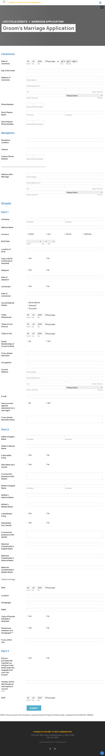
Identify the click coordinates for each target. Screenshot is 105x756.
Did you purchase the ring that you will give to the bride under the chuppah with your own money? (7, 666)
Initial (3, 691)
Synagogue (6, 602)
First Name (30, 115)
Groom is (5, 234)
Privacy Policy (62, 742)
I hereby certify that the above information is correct (7, 685)
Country (100, 98)
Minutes (68, 64)
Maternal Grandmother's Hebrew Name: (7, 558)
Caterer (4, 149)
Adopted (5, 270)
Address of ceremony (5, 78)
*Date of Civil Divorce (7, 325)
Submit (34, 708)
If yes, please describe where (8, 418)
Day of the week (8, 70)
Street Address (31, 80)
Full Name (5, 219)
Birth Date (5, 241)
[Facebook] (50, 749)
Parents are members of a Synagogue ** (7, 630)
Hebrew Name (7, 227)
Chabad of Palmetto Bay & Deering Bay (24, 3)
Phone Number (7, 104)
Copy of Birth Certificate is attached (6, 261)
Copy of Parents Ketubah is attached (8, 618)
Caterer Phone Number (7, 157)
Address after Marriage (7, 175)
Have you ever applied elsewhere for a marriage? (8, 407)
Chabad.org (48, 742)
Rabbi (3, 609)
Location (5, 595)
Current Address (4, 370)
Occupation (6, 362)
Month (29, 64)
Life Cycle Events (15, 21)
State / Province (97, 92)
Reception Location (5, 141)
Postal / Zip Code (32, 98)
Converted (5, 286)
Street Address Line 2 (33, 86)
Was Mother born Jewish (6, 524)
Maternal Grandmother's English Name (7, 546)
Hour (61, 64)
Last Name (68, 115)
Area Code (30, 107)
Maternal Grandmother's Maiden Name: (7, 569)
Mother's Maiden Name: (7, 505)
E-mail (4, 396)
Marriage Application (47, 21)
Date (3, 587)
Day (33, 64)
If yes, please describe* (7, 354)
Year (38, 64)
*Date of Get (6, 333)
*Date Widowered (6, 316)
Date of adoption (5, 278)
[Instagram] (55, 749)
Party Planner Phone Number (7, 123)
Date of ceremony (5, 62)
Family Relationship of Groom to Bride (7, 343)
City (28, 92)
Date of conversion (6, 294)
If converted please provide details (7, 476)
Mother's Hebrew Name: (7, 496)
